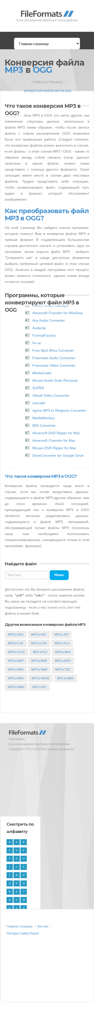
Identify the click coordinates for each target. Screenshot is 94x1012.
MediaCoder (42, 373)
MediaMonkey (43, 418)
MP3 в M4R (39, 661)
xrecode (38, 403)
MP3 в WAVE (40, 678)
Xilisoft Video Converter (50, 395)
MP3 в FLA (62, 643)
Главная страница (47, 82)
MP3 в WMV (16, 687)
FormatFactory (44, 335)
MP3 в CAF (15, 643)
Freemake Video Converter (53, 365)
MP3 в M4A (63, 652)
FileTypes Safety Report (23, 933)
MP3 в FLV (40, 652)
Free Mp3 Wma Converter (53, 350)
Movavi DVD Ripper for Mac (54, 448)
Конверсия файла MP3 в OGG (47, 91)
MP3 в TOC (63, 669)
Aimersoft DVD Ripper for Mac (56, 433)
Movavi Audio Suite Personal (54, 380)
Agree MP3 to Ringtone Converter (59, 410)
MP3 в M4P (16, 661)
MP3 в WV (39, 687)
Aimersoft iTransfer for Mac (53, 440)
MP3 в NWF (39, 669)
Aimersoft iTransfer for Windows (57, 313)
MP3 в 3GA (15, 634)
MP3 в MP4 (16, 669)
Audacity (39, 328)
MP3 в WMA (65, 678)
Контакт (43, 926)
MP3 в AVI (61, 634)
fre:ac (36, 343)
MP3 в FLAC (16, 652)
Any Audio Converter (48, 320)
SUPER (38, 388)
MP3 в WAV (16, 678)
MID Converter (44, 425)
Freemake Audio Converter (53, 358)
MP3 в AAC (39, 634)
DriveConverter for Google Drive (57, 455)
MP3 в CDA (39, 643)
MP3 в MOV (63, 661)
